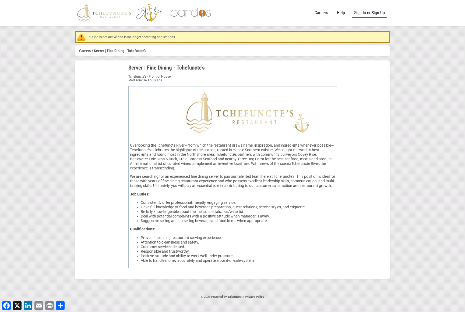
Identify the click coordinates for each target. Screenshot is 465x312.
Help (341, 12)
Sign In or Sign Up (369, 12)
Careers (321, 12)
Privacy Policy (254, 297)
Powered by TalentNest (227, 297)
